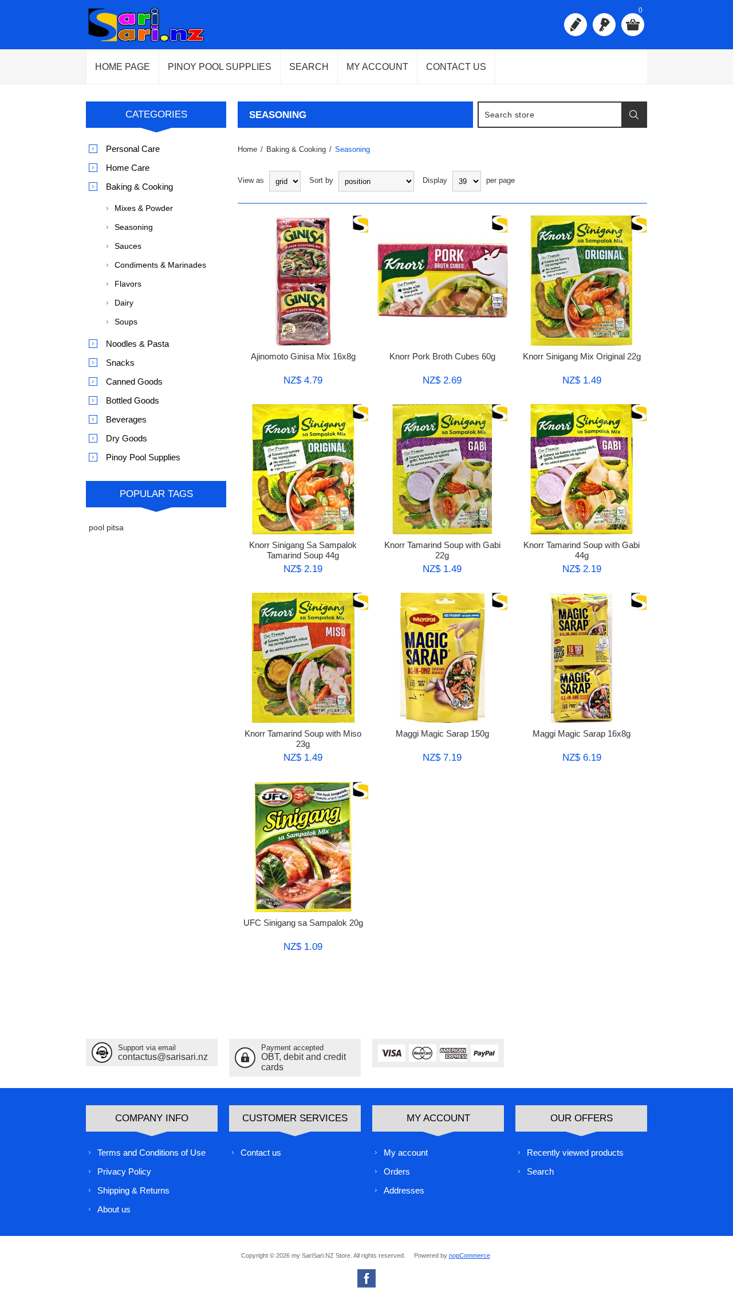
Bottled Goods (132, 400)
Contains (406, 627)
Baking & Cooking (139, 186)
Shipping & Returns (133, 1190)
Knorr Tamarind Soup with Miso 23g (303, 739)
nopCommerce (469, 1255)
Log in (604, 24)
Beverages (126, 419)
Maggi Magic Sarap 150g (442, 733)
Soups (126, 321)
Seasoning (134, 227)
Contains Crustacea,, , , (303, 821)
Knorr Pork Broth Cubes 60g (442, 356)
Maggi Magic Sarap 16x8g (581, 733)
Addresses (404, 1190)
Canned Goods (134, 381)
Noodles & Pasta (137, 344)
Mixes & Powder (144, 208)
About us (114, 1209)
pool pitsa (106, 527)
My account (377, 67)
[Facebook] (366, 1278)
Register (575, 24)
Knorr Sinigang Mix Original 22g (582, 356)
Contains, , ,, (303, 254)
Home (247, 149)
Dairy (124, 302)
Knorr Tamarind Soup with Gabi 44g (581, 550)
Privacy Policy (124, 1171)
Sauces (128, 246)
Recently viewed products (575, 1152)
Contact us (456, 67)
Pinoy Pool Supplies (219, 67)
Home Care (127, 168)
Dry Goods (126, 438)
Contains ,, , (303, 632)
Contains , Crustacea (286, 438)
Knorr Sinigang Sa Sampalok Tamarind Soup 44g (303, 550)
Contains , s (569, 249)
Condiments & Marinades (160, 264)
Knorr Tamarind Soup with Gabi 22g (442, 550)
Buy (271, 227)
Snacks (120, 362)
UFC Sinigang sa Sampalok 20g (303, 923)
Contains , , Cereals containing (442, 443)
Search (309, 67)
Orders (397, 1171)
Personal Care (133, 149)
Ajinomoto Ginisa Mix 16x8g (303, 356)
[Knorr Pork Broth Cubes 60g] (442, 293)
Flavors (128, 283)
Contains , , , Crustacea (581, 443)
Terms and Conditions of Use (151, 1152)
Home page (122, 67)
